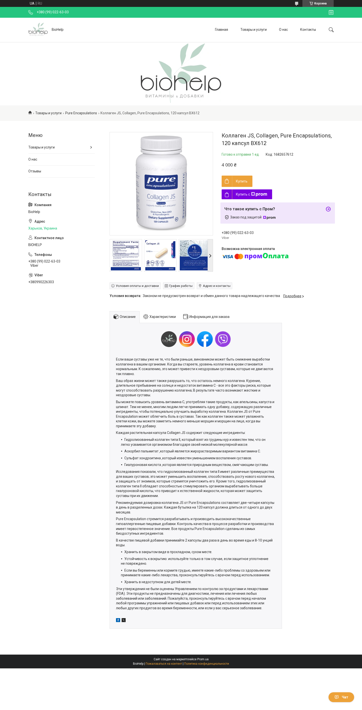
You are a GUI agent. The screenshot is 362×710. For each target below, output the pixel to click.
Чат (345, 697)
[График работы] (331, 12)
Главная (221, 30)
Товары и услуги (253, 30)
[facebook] (118, 621)
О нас (283, 30)
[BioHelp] (38, 30)
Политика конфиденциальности (206, 663)
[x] (124, 621)
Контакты (308, 30)
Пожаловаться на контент (164, 663)
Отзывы (34, 171)
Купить (241, 181)
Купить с (243, 194)
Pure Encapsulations (81, 113)
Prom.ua (203, 659)
